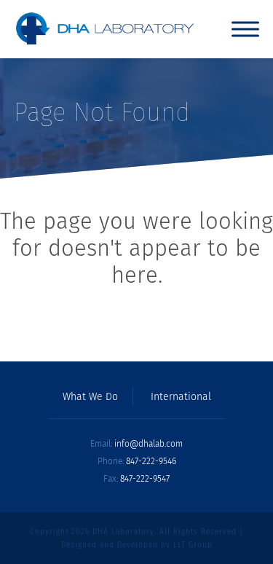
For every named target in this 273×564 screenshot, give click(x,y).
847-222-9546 (151, 461)
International (181, 397)
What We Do (90, 397)
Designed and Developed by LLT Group (137, 545)
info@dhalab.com (148, 443)
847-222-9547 (145, 478)
